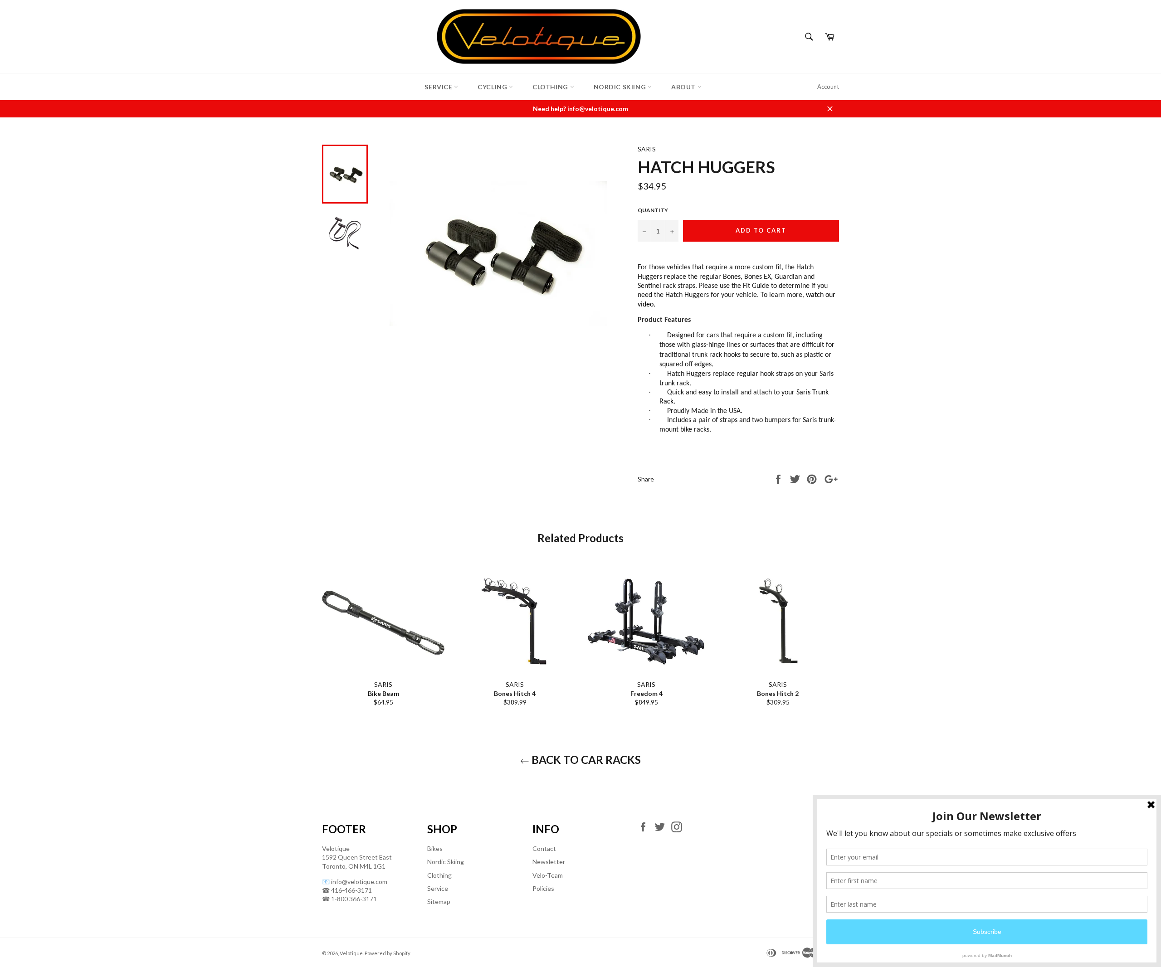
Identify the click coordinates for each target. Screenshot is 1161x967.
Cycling (493, 87)
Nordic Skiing (621, 87)
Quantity (653, 210)
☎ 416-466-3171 (347, 890)
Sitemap (438, 901)
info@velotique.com (359, 881)
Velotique (351, 953)
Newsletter (548, 861)
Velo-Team (547, 875)
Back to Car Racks (585, 759)
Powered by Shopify (387, 953)
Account (828, 86)
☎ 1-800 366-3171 (349, 899)
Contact (544, 848)
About (684, 87)
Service (439, 87)
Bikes (435, 848)
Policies (543, 888)
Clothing (551, 87)
